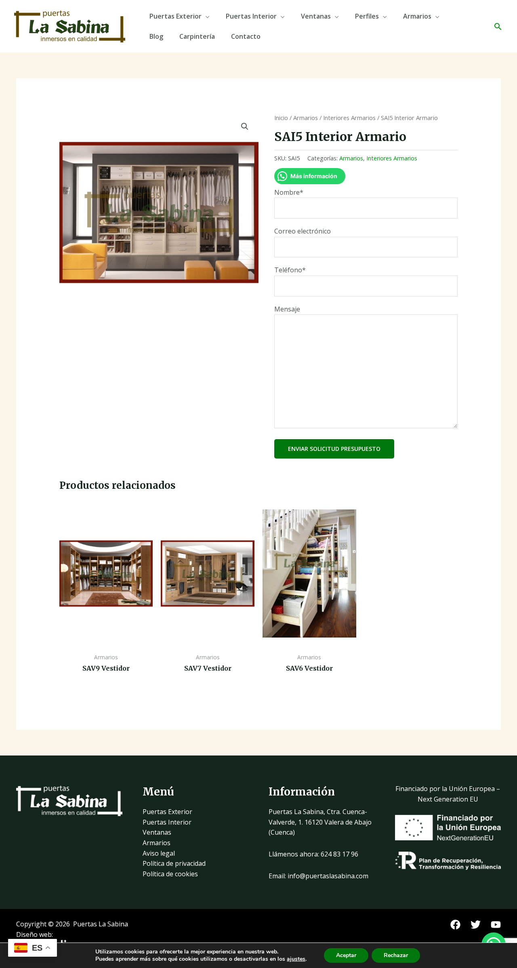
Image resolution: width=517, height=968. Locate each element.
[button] (498, 26)
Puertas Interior (251, 16)
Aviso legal (159, 853)
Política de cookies (170, 873)
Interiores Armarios (349, 118)
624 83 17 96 (339, 854)
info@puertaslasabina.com (328, 875)
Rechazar (396, 955)
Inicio (281, 118)
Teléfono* (290, 269)
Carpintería (197, 36)
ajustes (296, 959)
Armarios (417, 16)
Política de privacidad (174, 863)
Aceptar (346, 955)
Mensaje (287, 309)
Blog (156, 36)
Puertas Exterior (175, 16)
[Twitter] (476, 925)
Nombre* (288, 192)
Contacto (246, 36)
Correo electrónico (302, 231)
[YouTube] (496, 925)
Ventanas (316, 16)
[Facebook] (455, 925)
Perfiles (367, 16)
